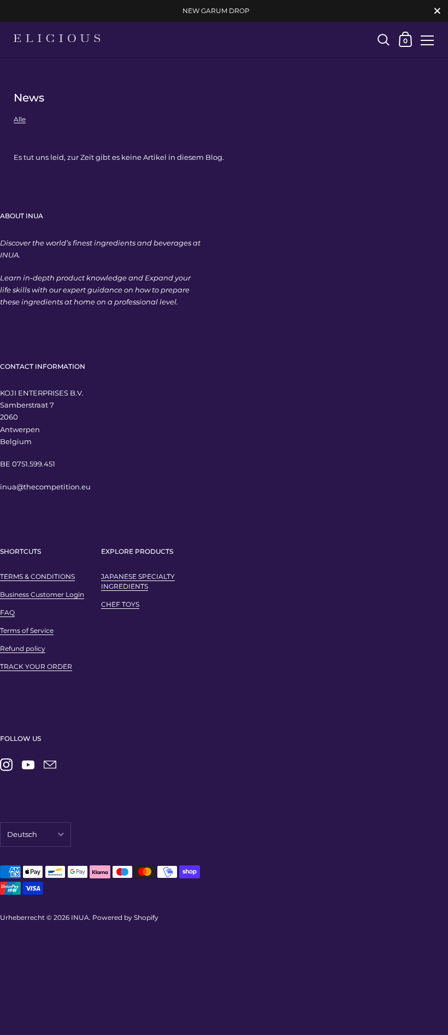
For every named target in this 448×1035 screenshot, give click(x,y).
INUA (80, 917)
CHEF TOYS (120, 604)
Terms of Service (27, 630)
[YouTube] (28, 765)
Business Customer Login (42, 594)
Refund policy (22, 648)
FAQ (7, 612)
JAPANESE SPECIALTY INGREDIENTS (138, 581)
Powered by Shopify (125, 917)
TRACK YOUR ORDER (36, 666)
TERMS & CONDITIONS (37, 576)
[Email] (50, 765)
